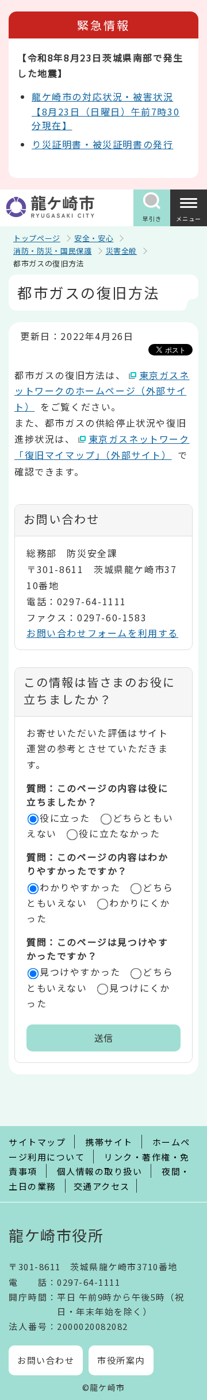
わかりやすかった (80, 887)
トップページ (36, 238)
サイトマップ (37, 1142)
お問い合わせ (45, 1360)
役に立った (65, 818)
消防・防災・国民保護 (52, 250)
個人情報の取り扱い (100, 1171)
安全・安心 (93, 238)
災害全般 (121, 250)
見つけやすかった (80, 972)
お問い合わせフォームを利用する (102, 633)
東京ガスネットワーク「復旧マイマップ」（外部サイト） (102, 447)
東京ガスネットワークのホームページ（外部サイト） (102, 390)
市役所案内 (121, 1360)
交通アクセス (102, 1186)
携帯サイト (109, 1142)
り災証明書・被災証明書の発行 (102, 144)
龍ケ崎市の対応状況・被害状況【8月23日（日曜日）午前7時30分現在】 (105, 111)
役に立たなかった (119, 833)
